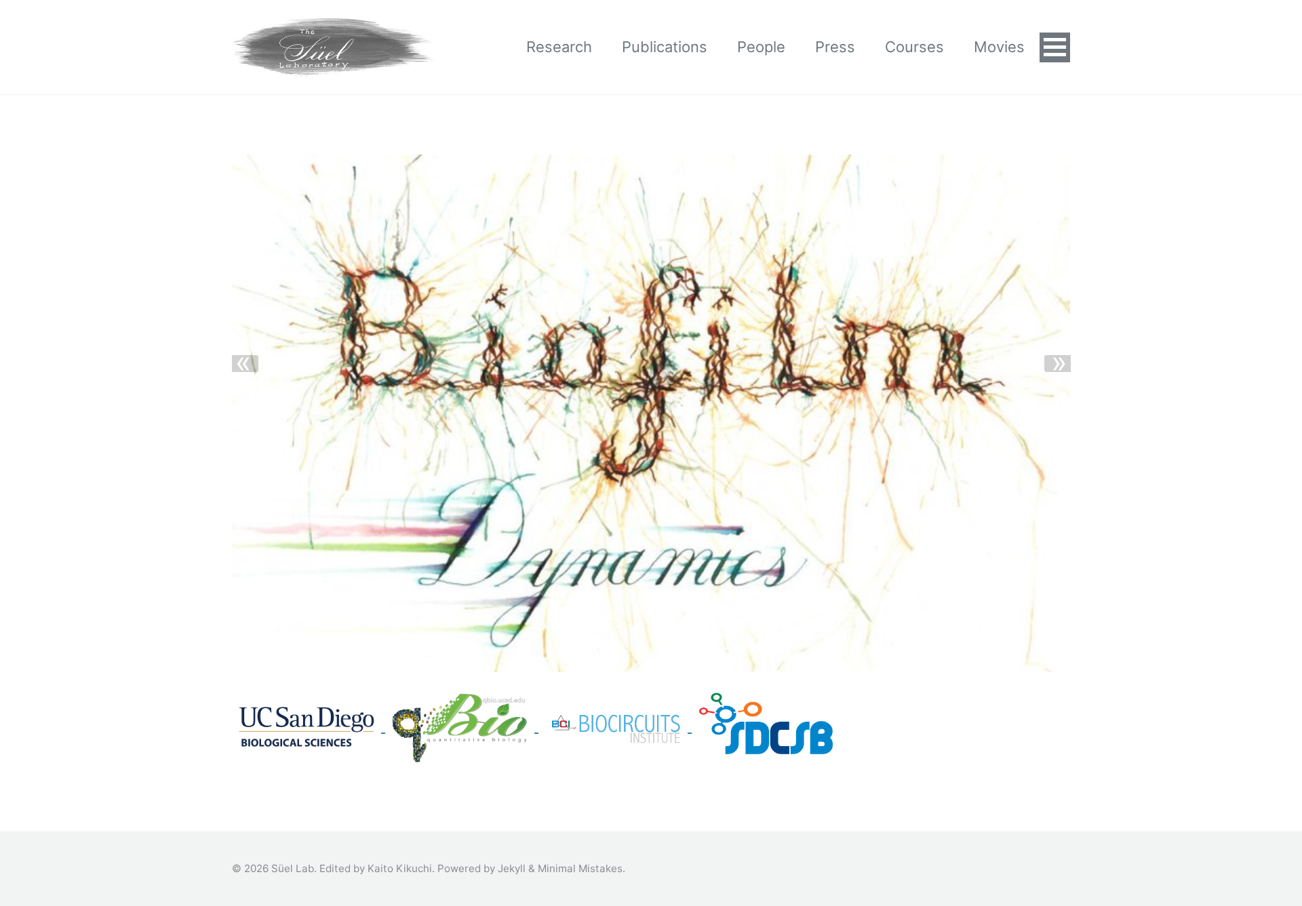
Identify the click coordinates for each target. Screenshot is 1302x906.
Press (835, 47)
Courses (914, 47)
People (761, 47)
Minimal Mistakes (580, 868)
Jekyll (512, 868)
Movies (999, 47)
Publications (664, 47)
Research (559, 47)
